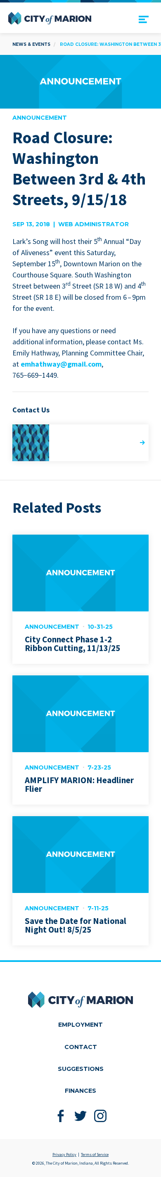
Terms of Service (95, 1154)
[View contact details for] (80, 442)
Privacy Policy (64, 1154)
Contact (80, 1047)
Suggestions (81, 1069)
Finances (80, 1090)
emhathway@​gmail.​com (61, 364)
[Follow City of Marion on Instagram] (100, 1115)
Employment (80, 1024)
